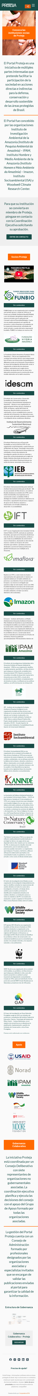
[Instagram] (15, 1359)
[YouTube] (19, 1359)
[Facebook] (10, 1359)
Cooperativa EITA (24, 1393)
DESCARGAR (19, 1342)
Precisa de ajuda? (19, 1368)
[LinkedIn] (23, 1359)
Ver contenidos (19, 305)
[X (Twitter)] (27, 1359)
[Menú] (33, 5)
